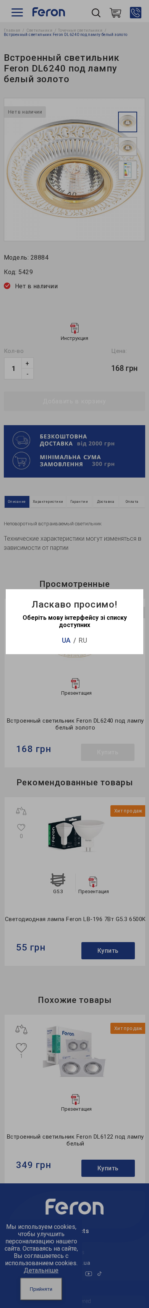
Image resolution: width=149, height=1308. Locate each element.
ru (83, 640)
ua (66, 640)
